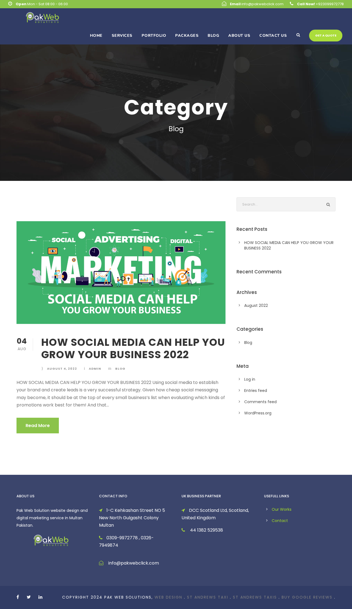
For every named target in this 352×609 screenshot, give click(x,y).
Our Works (282, 509)
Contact (280, 520)
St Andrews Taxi (207, 597)
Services (122, 35)
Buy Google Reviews (307, 597)
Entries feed (255, 390)
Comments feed (260, 402)
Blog (213, 35)
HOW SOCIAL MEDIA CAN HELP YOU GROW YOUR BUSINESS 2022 (133, 348)
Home (96, 35)
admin (95, 368)
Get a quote (325, 35)
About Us (239, 35)
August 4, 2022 (62, 368)
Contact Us (273, 35)
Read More (38, 425)
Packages (187, 35)
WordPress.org (257, 413)
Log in (249, 379)
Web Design (168, 597)
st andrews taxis (255, 597)
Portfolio (154, 35)
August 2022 (256, 305)
